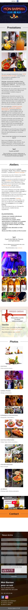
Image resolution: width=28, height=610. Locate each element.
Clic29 (18, 608)
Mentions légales (12, 608)
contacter (20, 247)
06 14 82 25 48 (8, 593)
